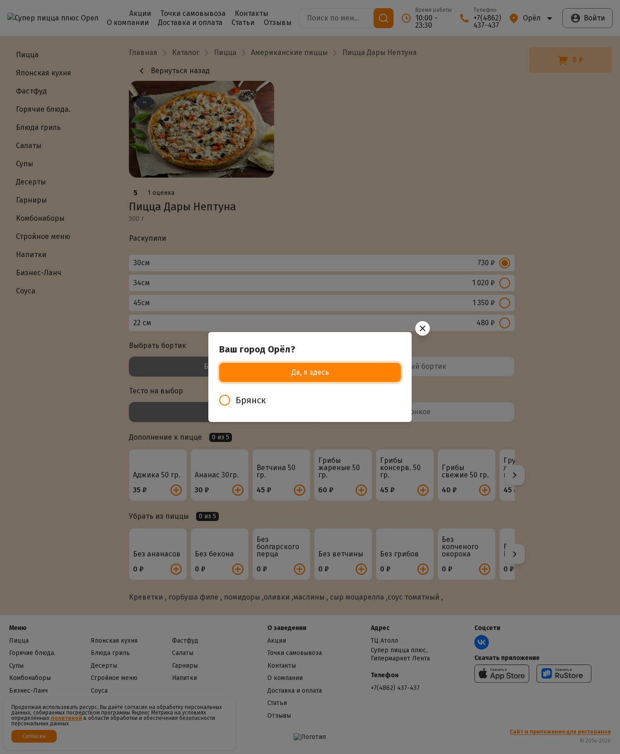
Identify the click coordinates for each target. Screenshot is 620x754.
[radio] (310, 400)
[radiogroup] (310, 400)
